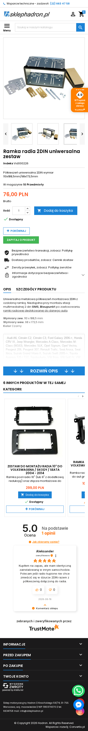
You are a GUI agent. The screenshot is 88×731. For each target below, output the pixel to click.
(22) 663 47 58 (60, 3)
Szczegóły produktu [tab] (36, 289)
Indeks (8, 163)
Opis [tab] (7, 289)
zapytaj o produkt (21, 240)
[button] (30, 542)
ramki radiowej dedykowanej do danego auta (35, 311)
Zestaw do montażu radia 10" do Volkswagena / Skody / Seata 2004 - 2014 (34, 469)
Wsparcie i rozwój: (65, 727)
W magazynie (12, 185)
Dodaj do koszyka (55, 210)
